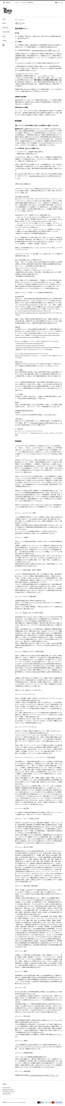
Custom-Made (6, 32)
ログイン (17, 2)
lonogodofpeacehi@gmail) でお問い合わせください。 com (46, 423)
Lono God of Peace (13, 1102)
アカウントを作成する (27, 2)
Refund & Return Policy (8, 1092)
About (4, 23)
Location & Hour (7, 1094)
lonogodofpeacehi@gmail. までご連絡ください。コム (46, 50)
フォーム (40, 76)
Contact (5, 40)
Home (4, 19)
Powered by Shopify (21, 1102)
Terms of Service (7, 1087)
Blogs (4, 36)
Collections (8, 27)
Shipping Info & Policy (8, 1089)
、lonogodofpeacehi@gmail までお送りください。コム (43, 1075)
